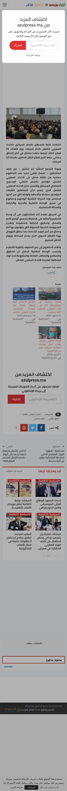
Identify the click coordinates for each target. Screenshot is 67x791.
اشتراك (18, 45)
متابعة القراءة (33, 55)
